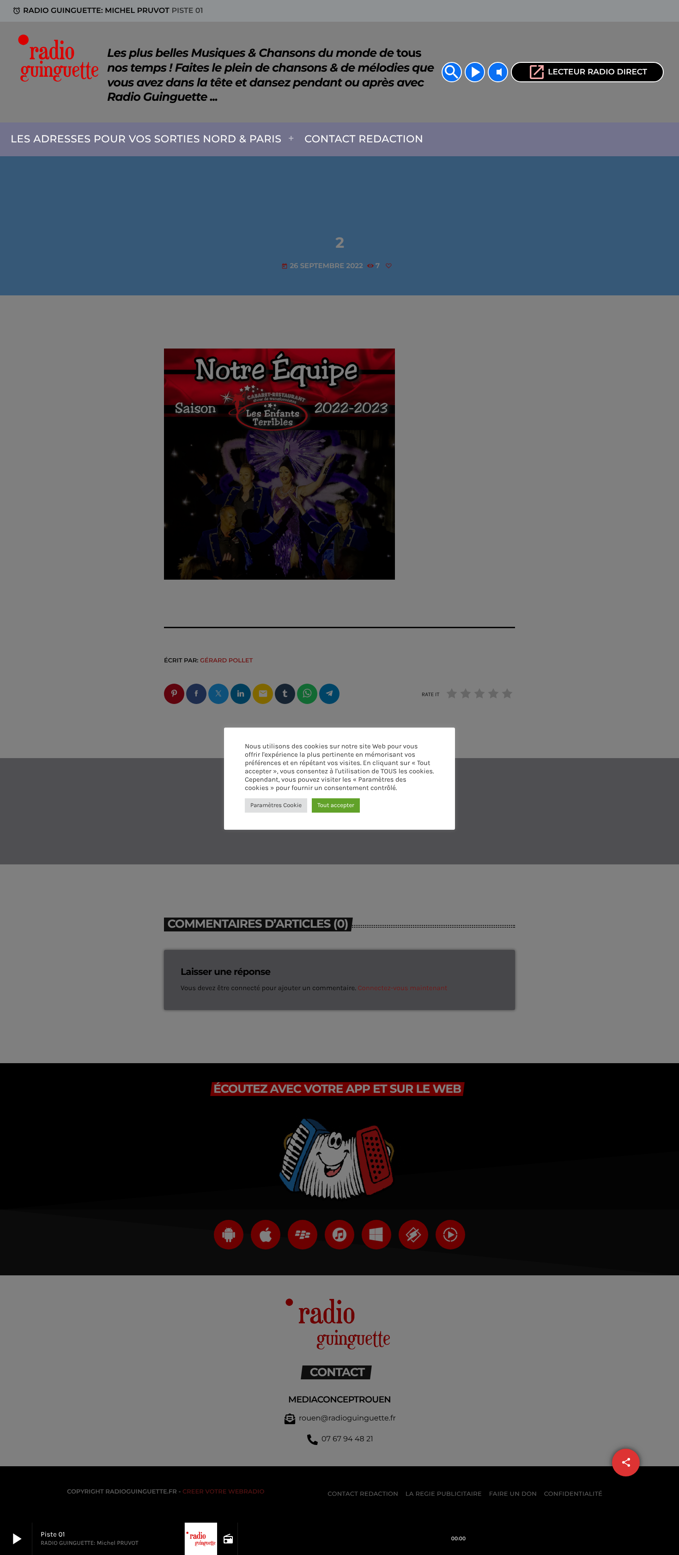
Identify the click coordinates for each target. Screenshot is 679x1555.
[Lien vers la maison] (61, 72)
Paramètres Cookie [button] (276, 805)
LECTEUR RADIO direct (587, 72)
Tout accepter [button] (335, 805)
